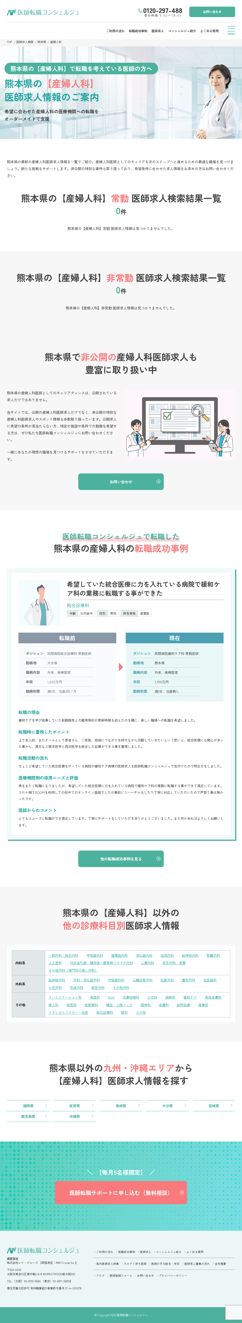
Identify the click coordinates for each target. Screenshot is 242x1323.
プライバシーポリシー (173, 1275)
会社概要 (220, 1264)
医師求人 (157, 30)
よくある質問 (209, 30)
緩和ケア (190, 997)
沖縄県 (74, 1116)
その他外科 (121, 987)
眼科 (124, 1012)
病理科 (95, 997)
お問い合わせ (212, 11)
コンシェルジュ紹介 (182, 30)
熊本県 (42, 42)
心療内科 (147, 962)
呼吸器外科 (116, 979)
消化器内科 (144, 955)
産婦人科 (55, 42)
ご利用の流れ (115, 30)
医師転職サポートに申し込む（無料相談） (121, 1193)
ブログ (100, 1275)
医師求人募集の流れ (197, 1264)
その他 (141, 1012)
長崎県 (121, 1105)
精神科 (146, 1004)
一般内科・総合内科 (63, 955)
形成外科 (76, 987)
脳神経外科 (56, 979)
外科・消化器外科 (86, 979)
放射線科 (91, 1004)
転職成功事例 (138, 30)
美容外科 (97, 987)
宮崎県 (213, 1105)
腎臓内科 (213, 955)
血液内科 (167, 955)
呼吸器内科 (94, 955)
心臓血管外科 (142, 979)
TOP (9, 42)
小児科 (152, 997)
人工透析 (55, 962)
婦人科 (53, 1004)
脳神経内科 (190, 955)
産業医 (203, 1004)
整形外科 (188, 979)
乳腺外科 (167, 979)
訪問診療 (183, 1004)
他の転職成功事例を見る (121, 859)
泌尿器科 (209, 979)
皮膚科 (164, 1004)
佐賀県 (74, 1105)
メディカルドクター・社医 (68, 1012)
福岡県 (28, 1105)
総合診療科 (104, 1012)
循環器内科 (119, 955)
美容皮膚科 (213, 997)
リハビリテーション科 (65, 997)
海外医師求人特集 (107, 1264)
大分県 (167, 1105)
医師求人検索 (24, 42)
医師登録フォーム (121, 1275)
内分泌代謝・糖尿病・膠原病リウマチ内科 (101, 962)
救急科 (72, 1004)
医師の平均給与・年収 (165, 1264)
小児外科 (55, 987)
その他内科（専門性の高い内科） (73, 970)
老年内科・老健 (174, 962)
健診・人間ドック (119, 1004)
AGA (111, 997)
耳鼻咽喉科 (131, 997)
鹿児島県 (28, 1116)
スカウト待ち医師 (135, 1264)
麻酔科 (170, 997)
